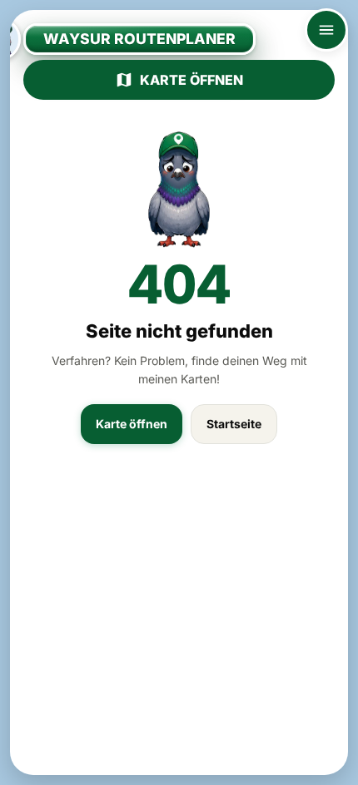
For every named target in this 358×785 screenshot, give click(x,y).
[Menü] (326, 30)
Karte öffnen (191, 80)
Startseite (233, 424)
